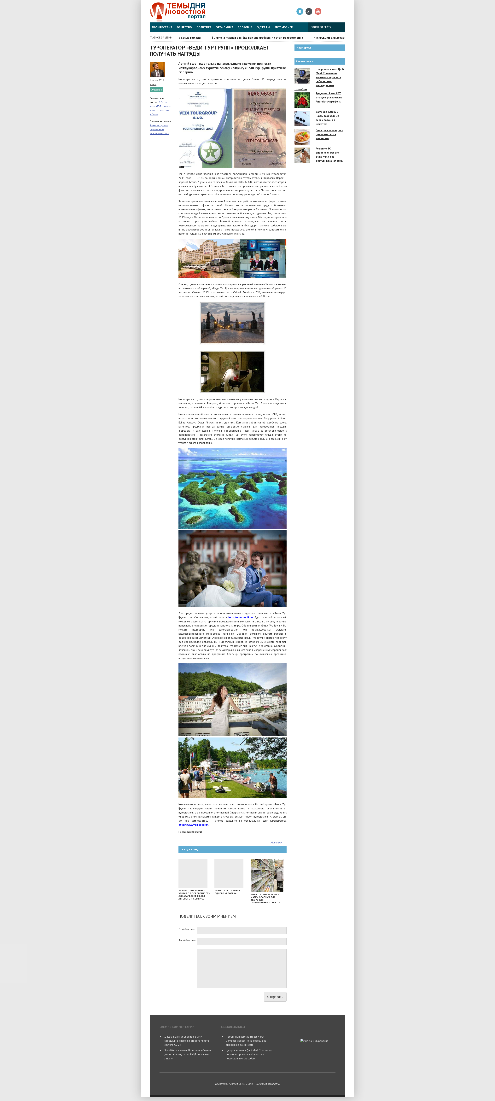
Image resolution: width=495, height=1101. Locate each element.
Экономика (224, 27)
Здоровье (245, 27)
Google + (309, 11)
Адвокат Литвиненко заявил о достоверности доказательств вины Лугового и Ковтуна (194, 894)
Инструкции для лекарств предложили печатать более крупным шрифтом (339, 37)
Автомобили (284, 27)
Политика (204, 27)
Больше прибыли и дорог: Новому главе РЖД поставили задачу (187, 1054)
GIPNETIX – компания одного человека (227, 892)
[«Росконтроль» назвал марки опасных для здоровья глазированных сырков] (267, 891)
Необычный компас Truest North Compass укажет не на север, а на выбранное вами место (246, 1040)
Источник (276, 842)
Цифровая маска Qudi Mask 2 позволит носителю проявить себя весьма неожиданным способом (249, 1054)
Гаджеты (263, 27)
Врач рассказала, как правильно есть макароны (329, 134)
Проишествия (162, 27)
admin (153, 84)
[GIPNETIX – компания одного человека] (228, 887)
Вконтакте (300, 11)
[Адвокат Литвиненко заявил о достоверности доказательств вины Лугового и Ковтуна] (192, 887)
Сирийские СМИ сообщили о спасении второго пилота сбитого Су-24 (186, 1040)
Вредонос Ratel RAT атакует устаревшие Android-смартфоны (329, 97)
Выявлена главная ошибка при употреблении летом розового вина (232, 37)
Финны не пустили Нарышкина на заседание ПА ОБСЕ (159, 129)
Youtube (318, 11)
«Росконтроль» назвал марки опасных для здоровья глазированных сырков (265, 898)
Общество (184, 27)
